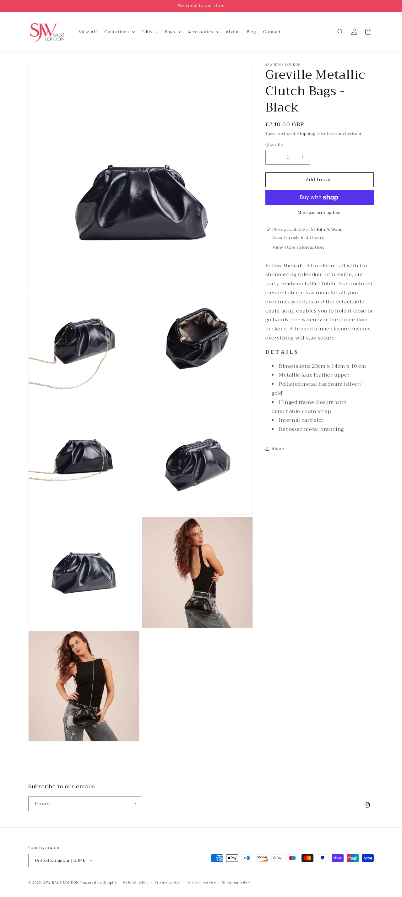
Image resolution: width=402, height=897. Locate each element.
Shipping (306, 134)
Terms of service (201, 882)
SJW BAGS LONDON (61, 882)
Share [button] (278, 449)
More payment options (319, 212)
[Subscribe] (134, 804)
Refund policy (135, 882)
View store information (298, 247)
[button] (119, 31)
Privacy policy (167, 882)
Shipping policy (236, 882)
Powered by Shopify (98, 882)
